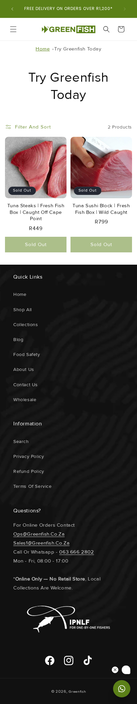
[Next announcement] (124, 9)
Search (21, 441)
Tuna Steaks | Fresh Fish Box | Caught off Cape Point (35, 212)
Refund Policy (28, 471)
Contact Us (25, 385)
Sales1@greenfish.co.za (41, 543)
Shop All (22, 309)
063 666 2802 (76, 552)
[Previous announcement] (12, 9)
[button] (13, 29)
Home (43, 49)
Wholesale (24, 399)
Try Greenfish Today (77, 49)
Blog (18, 339)
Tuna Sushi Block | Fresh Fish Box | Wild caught (101, 209)
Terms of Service (32, 486)
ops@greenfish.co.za (39, 534)
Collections (25, 324)
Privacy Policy (28, 456)
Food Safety (26, 354)
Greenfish (77, 691)
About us (23, 369)
